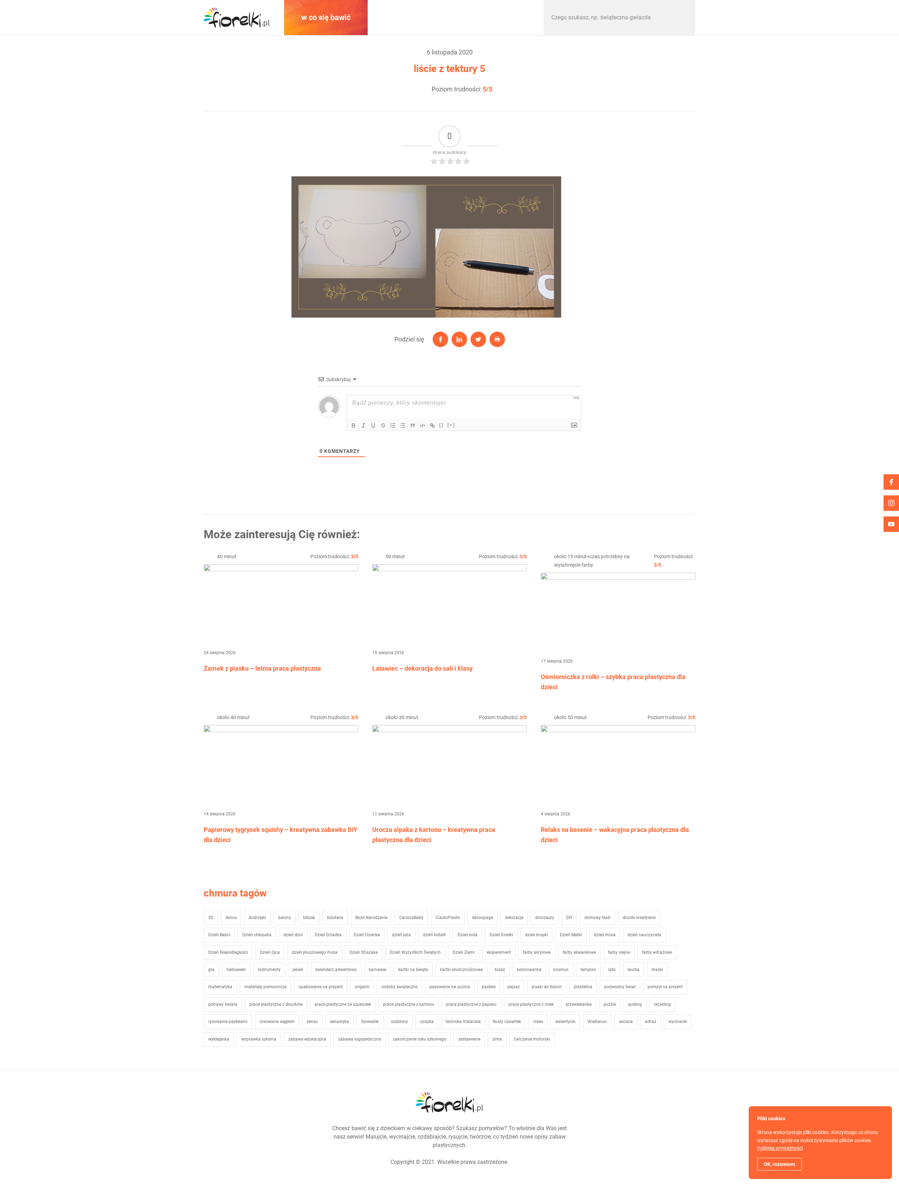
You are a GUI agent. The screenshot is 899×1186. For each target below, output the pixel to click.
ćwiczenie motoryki (532, 1039)
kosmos (561, 969)
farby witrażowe (657, 952)
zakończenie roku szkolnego (419, 1039)
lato (612, 969)
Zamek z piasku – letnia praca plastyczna (262, 668)
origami (362, 986)
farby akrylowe (537, 952)
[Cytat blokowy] (413, 425)
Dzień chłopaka (256, 934)
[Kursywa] (363, 425)
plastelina (583, 986)
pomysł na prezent (665, 986)
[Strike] (383, 425)
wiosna (626, 1021)
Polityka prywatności (780, 1148)
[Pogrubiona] (354, 425)
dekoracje (514, 917)
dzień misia (605, 934)
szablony (399, 1021)
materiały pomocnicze (265, 986)
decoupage (482, 917)
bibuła (309, 917)
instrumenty (269, 969)
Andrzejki (257, 917)
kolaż (500, 969)
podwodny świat (620, 986)
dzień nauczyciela (644, 934)
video (538, 1021)
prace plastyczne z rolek (531, 1004)
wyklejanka (218, 1039)
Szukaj (682, 17)
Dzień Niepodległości (228, 952)
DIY (569, 917)
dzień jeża (401, 934)
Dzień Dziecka (367, 934)
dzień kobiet (434, 934)
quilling (635, 1004)
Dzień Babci (219, 934)
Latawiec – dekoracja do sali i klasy (422, 668)
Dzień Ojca (270, 952)
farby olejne (619, 952)
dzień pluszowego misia (314, 952)
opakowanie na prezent (320, 986)
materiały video (412, 17)
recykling (662, 1004)
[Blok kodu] (422, 425)
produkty (499, 17)
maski (657, 969)
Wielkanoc (597, 1021)
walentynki (565, 1021)
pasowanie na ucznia (449, 986)
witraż (650, 1021)
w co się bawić (325, 17)
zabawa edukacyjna (307, 1039)
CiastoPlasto (447, 917)
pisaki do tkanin (547, 986)
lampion (588, 969)
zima (497, 1039)
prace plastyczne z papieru (471, 1004)
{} (441, 425)
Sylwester (370, 1021)
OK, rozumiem (779, 1164)
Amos (231, 917)
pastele (489, 986)
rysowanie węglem (277, 1021)
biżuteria (335, 917)
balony (284, 917)
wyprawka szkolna (258, 1039)
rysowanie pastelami (228, 1021)
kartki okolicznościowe (461, 969)
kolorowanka (529, 969)
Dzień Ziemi (464, 952)
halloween (236, 969)
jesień (298, 969)
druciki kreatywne (639, 917)
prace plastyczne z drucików (276, 1004)
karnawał (377, 969)
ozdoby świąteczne (399, 986)
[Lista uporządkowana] (393, 425)
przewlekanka (579, 1004)
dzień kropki (536, 934)
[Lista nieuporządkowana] (403, 425)
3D (211, 917)
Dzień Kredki (501, 934)
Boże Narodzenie (371, 917)
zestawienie (469, 1039)
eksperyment (499, 952)
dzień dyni (293, 934)
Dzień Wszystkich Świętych (415, 952)
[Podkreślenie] (373, 425)
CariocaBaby (411, 917)
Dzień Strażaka (363, 952)
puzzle (610, 1004)
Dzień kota (468, 934)
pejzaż (513, 986)
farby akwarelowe (579, 952)
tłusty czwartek (507, 1021)
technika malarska (463, 1021)
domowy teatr (597, 917)
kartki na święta (413, 969)
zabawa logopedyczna (359, 1039)
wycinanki (677, 1021)
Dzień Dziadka (328, 934)
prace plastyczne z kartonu (408, 1004)
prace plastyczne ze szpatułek (343, 1004)
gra (211, 969)
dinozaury (544, 917)
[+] (451, 425)
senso (312, 1021)
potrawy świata (222, 1004)
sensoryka (339, 1021)
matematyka (220, 986)
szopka (427, 1021)
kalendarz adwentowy (336, 969)
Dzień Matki (571, 934)
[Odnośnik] (432, 425)
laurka (633, 969)
